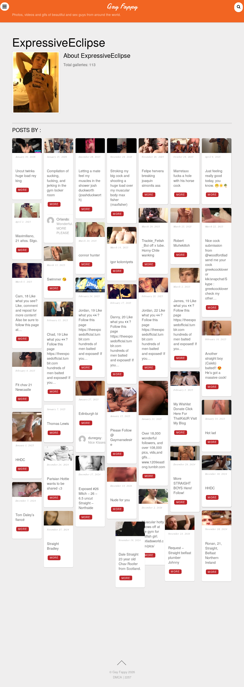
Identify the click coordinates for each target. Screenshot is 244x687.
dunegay (95, 437)
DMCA (117, 677)
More (22, 189)
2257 (128, 677)
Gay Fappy (119, 672)
